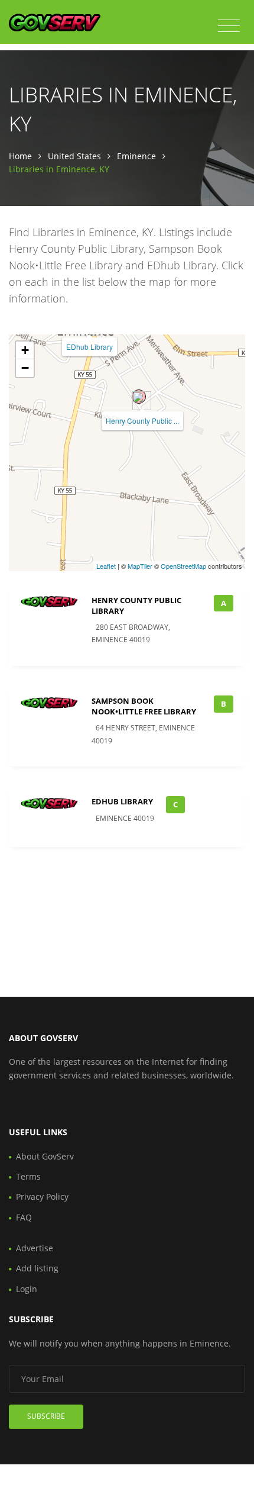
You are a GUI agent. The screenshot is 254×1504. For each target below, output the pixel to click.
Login (26, 1288)
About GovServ (45, 1156)
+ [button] (25, 350)
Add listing (37, 1268)
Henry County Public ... (142, 421)
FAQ (24, 1217)
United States (74, 156)
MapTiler (140, 566)
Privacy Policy (42, 1196)
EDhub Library (89, 347)
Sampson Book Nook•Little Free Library (144, 706)
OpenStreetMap (183, 566)
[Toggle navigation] (229, 26)
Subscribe (46, 1416)
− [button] (25, 367)
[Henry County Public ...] (139, 396)
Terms (28, 1176)
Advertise (34, 1248)
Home (20, 156)
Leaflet (106, 566)
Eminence (136, 156)
